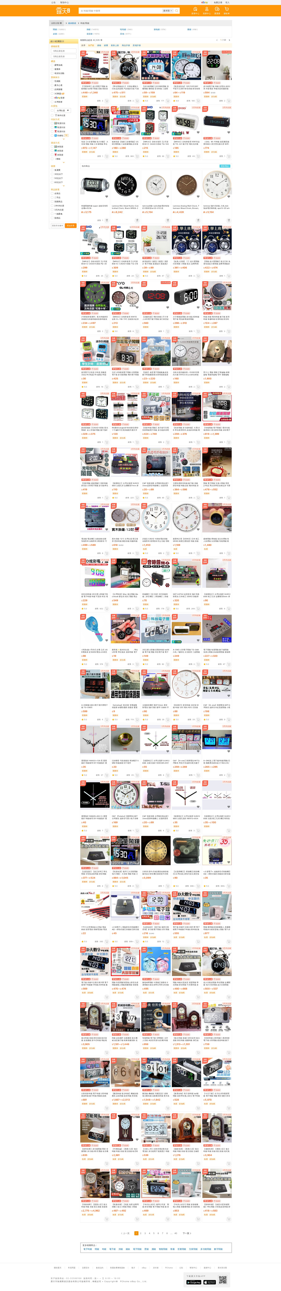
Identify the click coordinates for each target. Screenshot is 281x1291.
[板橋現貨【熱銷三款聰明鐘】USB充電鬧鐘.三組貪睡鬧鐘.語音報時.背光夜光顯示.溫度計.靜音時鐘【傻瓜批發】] (125, 120)
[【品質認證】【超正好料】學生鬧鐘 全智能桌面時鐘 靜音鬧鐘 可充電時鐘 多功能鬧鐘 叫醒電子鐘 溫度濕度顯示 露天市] (95, 850)
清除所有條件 (57, 225)
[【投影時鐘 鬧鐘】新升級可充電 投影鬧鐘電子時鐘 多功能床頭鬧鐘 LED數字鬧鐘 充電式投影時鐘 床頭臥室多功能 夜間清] (156, 406)
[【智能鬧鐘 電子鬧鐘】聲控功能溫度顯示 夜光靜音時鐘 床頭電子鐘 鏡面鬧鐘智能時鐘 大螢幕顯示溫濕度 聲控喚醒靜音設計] (217, 406)
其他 (125, 34)
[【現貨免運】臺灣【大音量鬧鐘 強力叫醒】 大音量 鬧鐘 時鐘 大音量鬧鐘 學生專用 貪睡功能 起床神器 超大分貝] (125, 850)
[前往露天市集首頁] (63, 10)
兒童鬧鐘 (193, 1249)
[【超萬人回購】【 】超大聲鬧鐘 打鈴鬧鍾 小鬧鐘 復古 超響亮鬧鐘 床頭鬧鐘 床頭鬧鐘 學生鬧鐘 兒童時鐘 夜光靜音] (186, 240)
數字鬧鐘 (218, 1249)
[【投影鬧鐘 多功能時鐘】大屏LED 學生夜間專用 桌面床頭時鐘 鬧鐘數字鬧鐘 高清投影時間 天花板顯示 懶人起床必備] (186, 406)
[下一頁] (229, 40)
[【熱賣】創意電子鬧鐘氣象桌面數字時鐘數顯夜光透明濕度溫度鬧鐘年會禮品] (156, 351)
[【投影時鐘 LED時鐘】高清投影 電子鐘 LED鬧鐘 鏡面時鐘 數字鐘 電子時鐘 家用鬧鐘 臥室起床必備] (217, 1017)
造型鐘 (93, 34)
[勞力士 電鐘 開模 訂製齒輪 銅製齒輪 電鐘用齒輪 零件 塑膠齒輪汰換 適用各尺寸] (217, 351)
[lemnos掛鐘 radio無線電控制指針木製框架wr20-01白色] (156, 184)
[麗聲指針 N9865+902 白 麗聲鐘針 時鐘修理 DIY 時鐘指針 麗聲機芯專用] (95, 795)
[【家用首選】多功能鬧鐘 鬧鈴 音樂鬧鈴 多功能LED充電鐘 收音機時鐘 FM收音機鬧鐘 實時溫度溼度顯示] (95, 1128)
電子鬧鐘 (137, 1249)
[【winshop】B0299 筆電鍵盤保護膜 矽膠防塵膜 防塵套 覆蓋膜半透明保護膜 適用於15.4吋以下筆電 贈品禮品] (125, 684)
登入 (227, 2)
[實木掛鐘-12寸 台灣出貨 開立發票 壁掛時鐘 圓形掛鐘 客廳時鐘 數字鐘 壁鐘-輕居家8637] (125, 517)
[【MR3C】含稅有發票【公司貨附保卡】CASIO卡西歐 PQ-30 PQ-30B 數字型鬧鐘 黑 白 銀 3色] (95, 240)
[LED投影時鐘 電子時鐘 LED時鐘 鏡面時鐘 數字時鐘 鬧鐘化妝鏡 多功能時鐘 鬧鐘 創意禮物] (95, 1072)
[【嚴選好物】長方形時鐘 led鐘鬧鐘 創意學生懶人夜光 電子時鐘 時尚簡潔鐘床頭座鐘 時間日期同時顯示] (186, 1072)
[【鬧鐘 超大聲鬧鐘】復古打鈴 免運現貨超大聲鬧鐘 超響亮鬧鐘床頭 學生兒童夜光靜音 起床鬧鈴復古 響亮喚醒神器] (217, 240)
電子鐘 (112, 1249)
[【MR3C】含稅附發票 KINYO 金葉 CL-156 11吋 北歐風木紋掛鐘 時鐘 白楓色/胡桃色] (125, 295)
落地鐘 (159, 29)
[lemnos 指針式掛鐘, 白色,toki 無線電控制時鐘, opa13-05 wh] (217, 184)
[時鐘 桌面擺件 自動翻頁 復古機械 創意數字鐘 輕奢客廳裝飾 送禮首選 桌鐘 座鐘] (125, 1017)
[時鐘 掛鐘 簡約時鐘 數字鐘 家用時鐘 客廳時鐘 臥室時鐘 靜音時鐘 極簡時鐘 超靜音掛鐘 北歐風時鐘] (217, 295)
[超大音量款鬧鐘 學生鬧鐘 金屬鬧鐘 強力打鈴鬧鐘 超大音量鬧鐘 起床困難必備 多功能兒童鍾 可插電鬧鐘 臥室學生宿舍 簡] (217, 961)
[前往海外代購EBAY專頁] (204, 2)
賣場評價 (137, 45)
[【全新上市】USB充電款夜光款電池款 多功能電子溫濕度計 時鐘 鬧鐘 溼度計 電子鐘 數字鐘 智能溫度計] (156, 1128)
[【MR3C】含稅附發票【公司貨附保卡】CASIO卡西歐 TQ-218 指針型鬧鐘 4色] (125, 240)
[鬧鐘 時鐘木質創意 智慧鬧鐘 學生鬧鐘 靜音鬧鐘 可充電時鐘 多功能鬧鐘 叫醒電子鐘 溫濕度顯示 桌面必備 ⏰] (186, 961)
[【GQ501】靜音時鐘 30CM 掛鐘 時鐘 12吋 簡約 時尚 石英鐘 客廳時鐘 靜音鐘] (186, 684)
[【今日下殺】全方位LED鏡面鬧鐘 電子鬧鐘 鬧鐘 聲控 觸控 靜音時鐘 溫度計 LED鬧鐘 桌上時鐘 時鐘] (217, 1072)
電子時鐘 (87, 1249)
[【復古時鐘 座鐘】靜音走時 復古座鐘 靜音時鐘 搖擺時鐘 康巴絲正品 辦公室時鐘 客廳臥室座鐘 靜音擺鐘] (186, 1017)
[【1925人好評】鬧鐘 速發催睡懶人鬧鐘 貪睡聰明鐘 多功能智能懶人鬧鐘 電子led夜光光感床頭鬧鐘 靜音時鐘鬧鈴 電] (186, 1183)
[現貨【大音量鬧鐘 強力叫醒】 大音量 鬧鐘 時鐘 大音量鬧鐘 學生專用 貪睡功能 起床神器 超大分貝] (95, 120)
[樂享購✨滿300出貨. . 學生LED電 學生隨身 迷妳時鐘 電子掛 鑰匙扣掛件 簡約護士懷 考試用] (125, 628)
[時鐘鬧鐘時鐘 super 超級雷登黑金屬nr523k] (95, 184)
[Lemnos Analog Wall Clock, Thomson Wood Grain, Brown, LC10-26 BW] (186, 184)
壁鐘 (146, 1249)
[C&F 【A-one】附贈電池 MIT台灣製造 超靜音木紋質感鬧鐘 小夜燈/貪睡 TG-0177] (217, 684)
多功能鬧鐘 (206, 1249)
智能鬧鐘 (163, 1249)
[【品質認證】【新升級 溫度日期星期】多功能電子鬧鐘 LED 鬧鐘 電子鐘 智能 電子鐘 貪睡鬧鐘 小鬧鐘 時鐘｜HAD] (156, 906)
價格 (99, 45)
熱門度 (91, 45)
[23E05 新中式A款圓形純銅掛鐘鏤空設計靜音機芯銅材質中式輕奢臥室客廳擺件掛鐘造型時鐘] (156, 850)
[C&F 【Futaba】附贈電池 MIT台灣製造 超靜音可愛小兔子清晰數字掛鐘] (125, 795)
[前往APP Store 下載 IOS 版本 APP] (209, 1282)
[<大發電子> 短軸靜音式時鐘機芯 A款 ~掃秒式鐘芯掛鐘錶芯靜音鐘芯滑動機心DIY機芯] (217, 850)
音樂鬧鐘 (182, 1249)
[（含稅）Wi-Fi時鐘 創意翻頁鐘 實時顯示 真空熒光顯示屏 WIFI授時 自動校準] (217, 120)
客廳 (172, 1249)
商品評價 (126, 45)
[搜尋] (177, 11)
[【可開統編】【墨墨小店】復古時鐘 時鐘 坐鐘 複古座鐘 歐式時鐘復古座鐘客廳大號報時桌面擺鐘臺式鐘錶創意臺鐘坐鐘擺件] (125, 1128)
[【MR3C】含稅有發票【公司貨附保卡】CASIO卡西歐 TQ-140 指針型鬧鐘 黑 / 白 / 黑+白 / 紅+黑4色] (156, 120)
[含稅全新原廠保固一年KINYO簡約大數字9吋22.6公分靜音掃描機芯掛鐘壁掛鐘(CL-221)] (186, 351)
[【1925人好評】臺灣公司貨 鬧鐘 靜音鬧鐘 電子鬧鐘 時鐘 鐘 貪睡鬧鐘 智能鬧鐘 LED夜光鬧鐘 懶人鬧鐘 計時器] (156, 1183)
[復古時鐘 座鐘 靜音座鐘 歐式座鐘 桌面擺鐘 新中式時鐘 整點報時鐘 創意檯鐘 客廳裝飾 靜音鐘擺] (95, 1017)
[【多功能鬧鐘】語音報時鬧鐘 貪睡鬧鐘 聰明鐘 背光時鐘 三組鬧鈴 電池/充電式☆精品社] (156, 65)
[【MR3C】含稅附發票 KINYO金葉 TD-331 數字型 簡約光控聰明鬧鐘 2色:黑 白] (186, 120)
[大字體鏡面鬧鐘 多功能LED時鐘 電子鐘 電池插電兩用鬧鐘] (186, 295)
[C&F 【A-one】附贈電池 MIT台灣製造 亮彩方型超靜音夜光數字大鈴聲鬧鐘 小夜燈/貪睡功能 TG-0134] (186, 739)
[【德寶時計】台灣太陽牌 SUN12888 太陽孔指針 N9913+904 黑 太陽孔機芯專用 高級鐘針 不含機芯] (186, 795)
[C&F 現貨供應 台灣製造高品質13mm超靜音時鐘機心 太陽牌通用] (156, 462)
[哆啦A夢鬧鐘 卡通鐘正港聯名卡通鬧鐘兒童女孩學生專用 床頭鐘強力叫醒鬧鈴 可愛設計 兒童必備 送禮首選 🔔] (156, 961)
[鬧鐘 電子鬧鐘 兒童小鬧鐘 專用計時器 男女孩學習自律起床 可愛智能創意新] (217, 462)
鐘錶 (128, 1249)
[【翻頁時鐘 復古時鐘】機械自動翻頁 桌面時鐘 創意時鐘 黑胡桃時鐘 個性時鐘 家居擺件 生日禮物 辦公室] (125, 1072)
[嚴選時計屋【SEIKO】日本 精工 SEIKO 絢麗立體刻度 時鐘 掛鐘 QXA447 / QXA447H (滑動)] (186, 517)
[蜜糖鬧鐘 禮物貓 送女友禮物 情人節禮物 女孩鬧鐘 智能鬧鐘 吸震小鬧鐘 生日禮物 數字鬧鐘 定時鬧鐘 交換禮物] (217, 517)
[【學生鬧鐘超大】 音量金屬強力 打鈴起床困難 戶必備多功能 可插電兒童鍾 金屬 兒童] (125, 65)
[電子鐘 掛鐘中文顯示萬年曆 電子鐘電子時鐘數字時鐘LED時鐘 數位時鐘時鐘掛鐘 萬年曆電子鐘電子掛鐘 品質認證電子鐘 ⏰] (186, 906)
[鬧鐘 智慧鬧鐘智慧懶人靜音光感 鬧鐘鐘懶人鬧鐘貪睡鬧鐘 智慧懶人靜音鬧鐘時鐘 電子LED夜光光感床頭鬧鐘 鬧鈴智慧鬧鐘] (125, 961)
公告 (53, 2)
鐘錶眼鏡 (72, 23)
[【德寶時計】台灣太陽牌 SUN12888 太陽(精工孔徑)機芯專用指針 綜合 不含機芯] (217, 795)
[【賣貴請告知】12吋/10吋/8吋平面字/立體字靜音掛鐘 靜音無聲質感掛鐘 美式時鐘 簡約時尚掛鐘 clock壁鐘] (186, 65)
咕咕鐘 (125, 29)
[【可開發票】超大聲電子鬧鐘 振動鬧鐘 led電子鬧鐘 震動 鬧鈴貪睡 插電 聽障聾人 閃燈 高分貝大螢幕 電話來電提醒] (95, 65)
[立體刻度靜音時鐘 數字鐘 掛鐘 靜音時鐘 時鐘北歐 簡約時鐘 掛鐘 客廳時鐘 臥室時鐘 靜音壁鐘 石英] (186, 462)
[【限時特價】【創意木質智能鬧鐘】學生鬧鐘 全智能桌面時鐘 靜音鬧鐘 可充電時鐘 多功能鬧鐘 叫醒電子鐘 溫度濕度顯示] (217, 1183)
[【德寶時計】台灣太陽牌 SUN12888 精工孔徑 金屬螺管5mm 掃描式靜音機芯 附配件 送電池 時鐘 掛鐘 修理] (217, 573)
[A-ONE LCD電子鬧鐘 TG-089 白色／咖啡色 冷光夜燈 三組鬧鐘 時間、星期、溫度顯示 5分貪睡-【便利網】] (186, 628)
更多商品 (225, 166)
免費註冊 (218, 2)
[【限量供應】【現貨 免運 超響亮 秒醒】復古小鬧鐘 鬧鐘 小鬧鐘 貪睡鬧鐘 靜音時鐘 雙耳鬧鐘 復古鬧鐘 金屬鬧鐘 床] (125, 1183)
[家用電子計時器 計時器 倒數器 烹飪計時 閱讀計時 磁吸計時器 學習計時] (95, 351)
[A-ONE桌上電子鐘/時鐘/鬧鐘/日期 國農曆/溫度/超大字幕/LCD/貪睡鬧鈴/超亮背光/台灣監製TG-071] (217, 739)
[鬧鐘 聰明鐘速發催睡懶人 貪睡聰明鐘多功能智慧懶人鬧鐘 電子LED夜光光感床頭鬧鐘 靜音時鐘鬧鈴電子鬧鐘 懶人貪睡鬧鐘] (217, 906)
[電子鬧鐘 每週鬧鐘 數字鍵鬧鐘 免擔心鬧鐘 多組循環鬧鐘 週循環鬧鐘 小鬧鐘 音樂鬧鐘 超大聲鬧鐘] (217, 628)
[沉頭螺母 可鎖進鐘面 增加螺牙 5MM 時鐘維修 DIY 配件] (125, 739)
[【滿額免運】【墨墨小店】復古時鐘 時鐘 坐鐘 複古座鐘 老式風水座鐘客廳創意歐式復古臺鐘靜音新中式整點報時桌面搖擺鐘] (217, 1128)
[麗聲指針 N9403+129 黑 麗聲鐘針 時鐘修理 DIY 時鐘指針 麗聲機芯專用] (95, 739)
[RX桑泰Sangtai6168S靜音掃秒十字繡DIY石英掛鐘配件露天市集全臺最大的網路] (125, 406)
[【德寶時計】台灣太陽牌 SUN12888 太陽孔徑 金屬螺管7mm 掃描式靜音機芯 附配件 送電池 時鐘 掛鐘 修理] (125, 462)
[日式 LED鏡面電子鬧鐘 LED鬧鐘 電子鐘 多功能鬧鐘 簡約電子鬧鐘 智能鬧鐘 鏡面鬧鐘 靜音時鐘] (125, 351)
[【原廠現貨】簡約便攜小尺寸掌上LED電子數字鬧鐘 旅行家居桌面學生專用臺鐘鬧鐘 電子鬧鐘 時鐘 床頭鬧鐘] (156, 295)
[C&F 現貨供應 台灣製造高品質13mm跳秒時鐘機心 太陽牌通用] (156, 795)
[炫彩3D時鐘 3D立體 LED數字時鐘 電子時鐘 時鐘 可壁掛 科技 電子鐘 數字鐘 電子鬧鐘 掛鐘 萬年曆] (95, 573)
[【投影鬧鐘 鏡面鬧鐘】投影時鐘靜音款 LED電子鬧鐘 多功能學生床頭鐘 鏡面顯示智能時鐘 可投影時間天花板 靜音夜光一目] (95, 462)
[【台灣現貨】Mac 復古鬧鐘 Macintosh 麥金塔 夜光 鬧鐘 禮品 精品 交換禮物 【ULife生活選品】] (125, 573)
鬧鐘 (59, 29)
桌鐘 (58, 34)
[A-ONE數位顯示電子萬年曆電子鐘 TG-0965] (95, 684)
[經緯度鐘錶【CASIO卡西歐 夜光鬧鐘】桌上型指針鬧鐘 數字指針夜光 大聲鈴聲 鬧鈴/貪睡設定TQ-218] (95, 406)
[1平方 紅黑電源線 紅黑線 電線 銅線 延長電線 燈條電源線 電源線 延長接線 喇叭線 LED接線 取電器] (95, 906)
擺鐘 (192, 29)
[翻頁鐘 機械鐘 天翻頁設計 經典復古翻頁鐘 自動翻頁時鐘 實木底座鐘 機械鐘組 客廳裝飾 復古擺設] (156, 1072)
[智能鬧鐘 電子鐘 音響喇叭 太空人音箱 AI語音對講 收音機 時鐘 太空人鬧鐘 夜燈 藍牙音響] (156, 1017)
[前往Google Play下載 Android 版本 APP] (193, 1282)
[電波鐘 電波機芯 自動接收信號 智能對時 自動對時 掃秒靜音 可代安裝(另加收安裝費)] (95, 517)
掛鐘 (92, 29)
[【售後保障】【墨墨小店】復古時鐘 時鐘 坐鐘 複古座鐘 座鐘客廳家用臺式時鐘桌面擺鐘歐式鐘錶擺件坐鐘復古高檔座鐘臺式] (95, 1183)
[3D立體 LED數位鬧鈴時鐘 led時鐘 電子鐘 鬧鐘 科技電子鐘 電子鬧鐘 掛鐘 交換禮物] (156, 628)
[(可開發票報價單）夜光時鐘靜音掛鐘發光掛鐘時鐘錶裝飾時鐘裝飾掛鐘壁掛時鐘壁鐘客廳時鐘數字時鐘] (95, 295)
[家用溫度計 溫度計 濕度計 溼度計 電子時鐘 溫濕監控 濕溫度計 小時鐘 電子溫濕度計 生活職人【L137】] (156, 240)
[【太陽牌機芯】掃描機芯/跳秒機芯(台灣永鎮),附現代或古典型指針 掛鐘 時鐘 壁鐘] (186, 850)
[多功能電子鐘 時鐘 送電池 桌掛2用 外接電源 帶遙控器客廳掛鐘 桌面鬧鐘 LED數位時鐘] (217, 65)
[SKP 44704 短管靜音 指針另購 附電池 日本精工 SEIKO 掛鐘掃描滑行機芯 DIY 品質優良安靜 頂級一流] (186, 573)
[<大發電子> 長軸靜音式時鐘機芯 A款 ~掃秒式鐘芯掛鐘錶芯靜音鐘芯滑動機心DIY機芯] (125, 906)
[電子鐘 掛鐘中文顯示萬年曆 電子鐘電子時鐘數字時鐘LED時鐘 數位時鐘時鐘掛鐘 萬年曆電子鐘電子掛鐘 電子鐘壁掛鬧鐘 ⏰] (95, 961)
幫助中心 (64, 2)
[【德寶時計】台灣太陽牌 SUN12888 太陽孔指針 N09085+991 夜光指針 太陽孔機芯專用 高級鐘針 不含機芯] (156, 739)
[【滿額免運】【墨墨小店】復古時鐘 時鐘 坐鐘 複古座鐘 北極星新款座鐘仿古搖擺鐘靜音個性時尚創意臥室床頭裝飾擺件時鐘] (186, 1128)
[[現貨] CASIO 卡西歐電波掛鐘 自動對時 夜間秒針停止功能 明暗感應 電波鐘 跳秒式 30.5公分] (156, 517)
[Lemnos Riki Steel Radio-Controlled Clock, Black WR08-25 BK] (125, 184)
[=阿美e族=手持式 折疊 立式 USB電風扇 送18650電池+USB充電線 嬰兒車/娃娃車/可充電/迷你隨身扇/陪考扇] (95, 628)
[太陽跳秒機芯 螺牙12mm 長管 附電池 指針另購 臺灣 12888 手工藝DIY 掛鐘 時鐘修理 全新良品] (156, 684)
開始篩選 (70, 225)
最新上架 (115, 45)
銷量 (106, 45)
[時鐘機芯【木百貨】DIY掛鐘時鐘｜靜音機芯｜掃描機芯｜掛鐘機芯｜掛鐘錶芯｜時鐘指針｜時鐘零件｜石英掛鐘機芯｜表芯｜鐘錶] (156, 573)
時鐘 (104, 1249)
